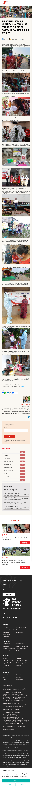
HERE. (23, 386)
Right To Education (7, 720)
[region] (16, 777)
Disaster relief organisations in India (11, 695)
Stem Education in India (8, 729)
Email (5, 427)
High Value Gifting (8, 663)
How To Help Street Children (9, 705)
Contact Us (6, 665)
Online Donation (7, 689)
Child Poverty (24, 695)
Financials (6, 636)
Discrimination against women (19, 722)
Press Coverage (20, 675)
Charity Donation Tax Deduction (10, 717)
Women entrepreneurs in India (17, 723)
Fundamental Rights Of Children (10, 703)
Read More (25, 543)
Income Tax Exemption (8, 688)
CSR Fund (16, 728)
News (4, 677)
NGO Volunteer (22, 697)
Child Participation (19, 698)
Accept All (16, 780)
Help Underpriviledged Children (10, 711)
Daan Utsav (14, 697)
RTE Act (17, 712)
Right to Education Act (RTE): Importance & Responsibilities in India (12, 507)
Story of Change (8, 477)
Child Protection (8, 452)
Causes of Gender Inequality (19, 706)
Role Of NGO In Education (9, 715)
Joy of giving (6, 723)
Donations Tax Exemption (22, 715)
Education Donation (19, 688)
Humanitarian (7, 464)
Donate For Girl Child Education (20, 720)
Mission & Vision (21, 627)
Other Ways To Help (22, 660)
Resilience (6, 473)
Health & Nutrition (8, 461)
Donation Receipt (8, 660)
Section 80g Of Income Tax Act (10, 718)
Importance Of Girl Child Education (11, 709)
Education (6, 455)
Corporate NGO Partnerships (19, 689)
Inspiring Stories (8, 467)
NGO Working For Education (9, 714)
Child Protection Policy (8, 712)
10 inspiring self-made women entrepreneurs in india (10, 489)
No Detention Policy (7, 728)
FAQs (4, 679)
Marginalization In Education (9, 708)
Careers (18, 665)
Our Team (19, 630)
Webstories (19, 679)
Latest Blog (6, 675)
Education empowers (18, 700)
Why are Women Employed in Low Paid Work (13, 726)
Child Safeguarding (21, 663)
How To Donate (21, 718)
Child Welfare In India (8, 692)
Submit (9, 436)
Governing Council (8, 630)
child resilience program (17, 694)
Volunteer (19, 658)
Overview (5, 627)
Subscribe (9, 595)
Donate (5, 658)
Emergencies (7, 458)
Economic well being (9, 648)
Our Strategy (6, 643)
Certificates (19, 632)
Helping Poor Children (8, 698)
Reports (18, 677)
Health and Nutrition (22, 646)
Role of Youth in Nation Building (10, 725)
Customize (8, 784)
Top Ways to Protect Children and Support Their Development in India (12, 498)
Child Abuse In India (7, 706)
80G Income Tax (21, 705)
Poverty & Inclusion (8, 470)
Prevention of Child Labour (9, 702)
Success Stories (7, 480)
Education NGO (6, 694)
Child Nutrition (17, 692)
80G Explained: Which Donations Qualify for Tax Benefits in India (11, 494)
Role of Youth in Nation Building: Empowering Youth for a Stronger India (12, 502)
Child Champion (6, 697)
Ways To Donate (6, 722)
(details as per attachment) (24, 760)
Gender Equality (15, 691)
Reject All (23, 784)
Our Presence (20, 643)
